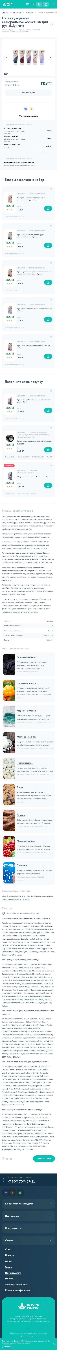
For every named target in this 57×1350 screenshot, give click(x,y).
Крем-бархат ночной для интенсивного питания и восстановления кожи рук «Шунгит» (34, 273)
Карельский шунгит (26, 657)
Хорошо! (7, 1346)
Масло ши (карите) (26, 736)
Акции (8, 1261)
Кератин (21, 814)
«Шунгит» (17, 12)
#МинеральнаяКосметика (19, 32)
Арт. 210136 (21, 341)
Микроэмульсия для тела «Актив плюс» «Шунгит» (34, 477)
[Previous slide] (6, 57)
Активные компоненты (16, 1284)
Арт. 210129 (21, 470)
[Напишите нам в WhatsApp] (20, 1193)
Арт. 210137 (21, 267)
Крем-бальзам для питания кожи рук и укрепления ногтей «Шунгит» (30, 236)
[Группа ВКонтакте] (6, 1193)
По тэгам (9, 1278)
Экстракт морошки (26, 683)
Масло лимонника (26, 841)
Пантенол (22, 865)
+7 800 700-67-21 (21, 1181)
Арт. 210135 (21, 304)
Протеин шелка (25, 762)
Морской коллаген (26, 710)
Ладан (20, 787)
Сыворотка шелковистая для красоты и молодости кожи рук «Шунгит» (31, 199)
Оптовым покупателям (28, 116)
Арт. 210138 (21, 230)
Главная (5, 12)
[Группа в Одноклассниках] (12, 1193)
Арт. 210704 (21, 432)
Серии (8, 1267)
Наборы (29, 12)
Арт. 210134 (21, 193)
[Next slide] (50, 57)
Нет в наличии (28, 93)
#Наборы (5, 32)
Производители (13, 1272)
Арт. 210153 (21, 395)
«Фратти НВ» (36, 30)
